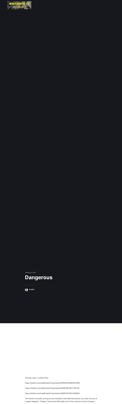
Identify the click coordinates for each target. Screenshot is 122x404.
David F (31, 289)
